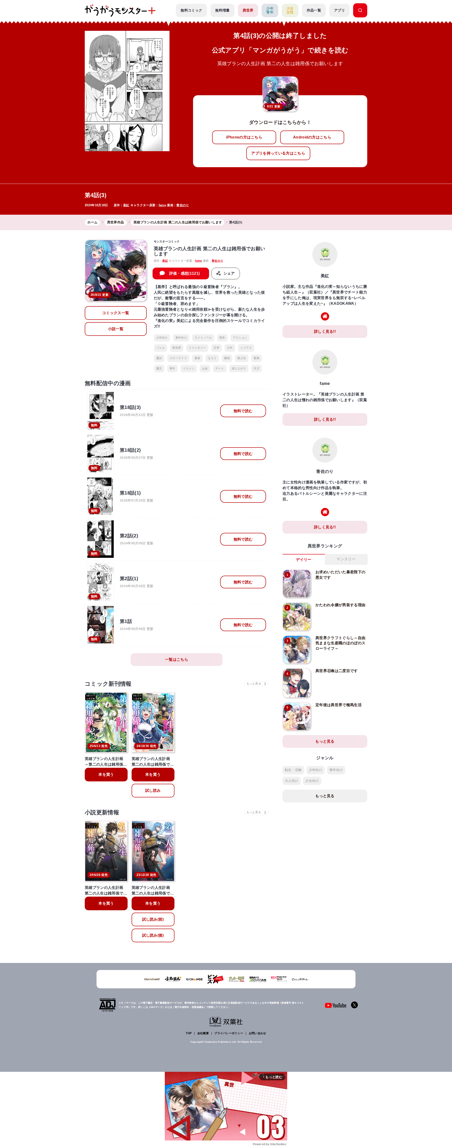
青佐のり (182, 205)
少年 (230, 347)
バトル (160, 347)
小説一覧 (115, 329)
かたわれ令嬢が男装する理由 (340, 605)
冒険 (256, 358)
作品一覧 (314, 10)
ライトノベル (203, 337)
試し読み (153, 790)
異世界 (248, 10)
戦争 (222, 337)
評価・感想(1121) (184, 273)
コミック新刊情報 (108, 684)
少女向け (312, 781)
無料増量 (222, 10)
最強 (227, 358)
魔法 (159, 358)
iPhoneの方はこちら (244, 137)
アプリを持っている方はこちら (278, 153)
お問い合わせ (257, 1033)
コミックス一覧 (115, 313)
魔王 (159, 368)
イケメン (188, 368)
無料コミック (191, 10)
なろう (212, 358)
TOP (189, 1033)
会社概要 (203, 1033)
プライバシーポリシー (228, 1033)
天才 (256, 368)
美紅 (126, 205)
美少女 (241, 358)
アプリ (339, 10)
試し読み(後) (153, 935)
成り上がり (239, 368)
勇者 (197, 358)
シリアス (246, 347)
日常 (216, 347)
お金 (205, 368)
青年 (172, 368)
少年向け (162, 337)
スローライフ (178, 358)
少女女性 (290, 10)
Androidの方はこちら (312, 137)
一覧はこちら (176, 659)
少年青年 (270, 10)
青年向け (181, 337)
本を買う (106, 774)
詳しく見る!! (325, 331)
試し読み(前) (153, 919)
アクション (240, 337)
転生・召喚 (293, 770)
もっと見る (325, 741)
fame (162, 205)
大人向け (291, 781)
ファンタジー (197, 347)
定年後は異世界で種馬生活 (338, 705)
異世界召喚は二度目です (336, 671)
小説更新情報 (102, 812)
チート (219, 368)
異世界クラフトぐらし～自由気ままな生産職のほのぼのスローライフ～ (340, 643)
